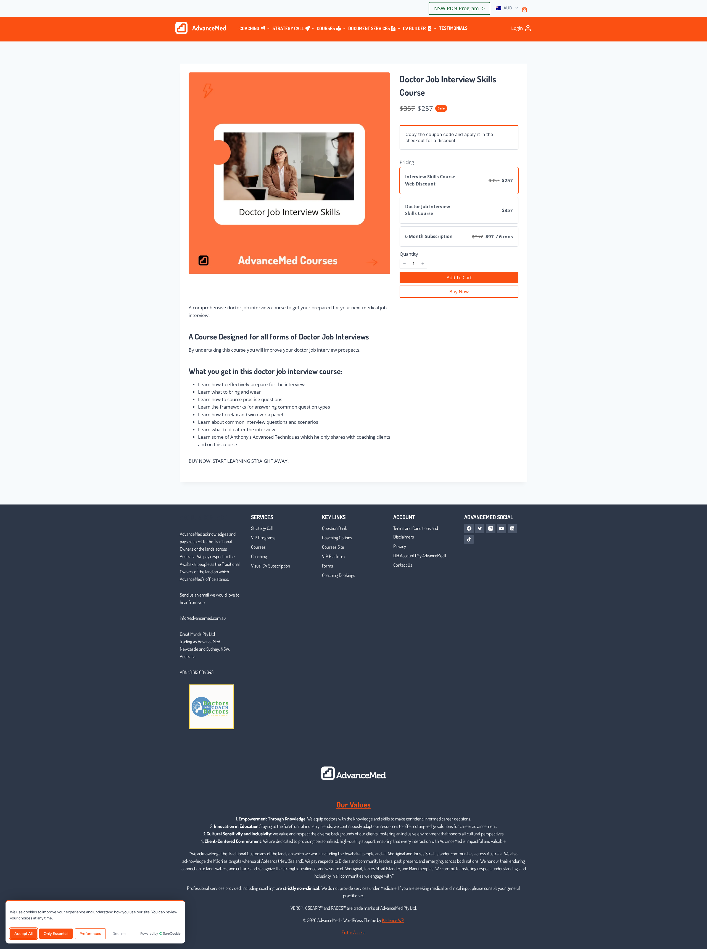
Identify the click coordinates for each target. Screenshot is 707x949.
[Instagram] (490, 528)
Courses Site (333, 547)
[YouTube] (501, 528)
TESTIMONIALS (453, 28)
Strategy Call (262, 528)
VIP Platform (333, 556)
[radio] (459, 180)
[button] (507, 8)
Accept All (23, 933)
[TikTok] (469, 539)
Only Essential (56, 933)
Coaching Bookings (338, 575)
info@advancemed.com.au (203, 618)
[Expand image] (382, 80)
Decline (119, 933)
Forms (327, 566)
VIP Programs (263, 537)
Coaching (259, 556)
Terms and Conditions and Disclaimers (415, 532)
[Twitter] (479, 528)
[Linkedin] (512, 528)
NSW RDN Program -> (459, 8)
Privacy (399, 546)
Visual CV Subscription (270, 566)
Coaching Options (337, 537)
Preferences (90, 933)
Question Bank (334, 528)
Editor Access (354, 932)
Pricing (407, 162)
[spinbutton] (413, 263)
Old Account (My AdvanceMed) (419, 555)
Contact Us (402, 565)
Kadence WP (393, 920)
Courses (258, 547)
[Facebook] (469, 528)
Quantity (409, 254)
